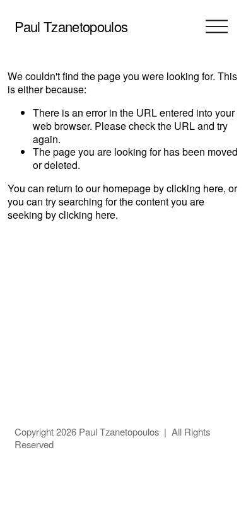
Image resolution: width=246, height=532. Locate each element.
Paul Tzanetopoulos (71, 26)
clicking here (195, 188)
